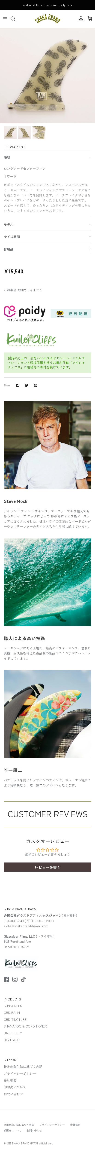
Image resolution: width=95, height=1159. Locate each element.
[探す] (15, 19)
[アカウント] (80, 19)
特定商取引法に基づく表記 (23, 1066)
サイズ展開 (12, 236)
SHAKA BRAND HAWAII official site (32, 1143)
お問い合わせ (13, 1094)
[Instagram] (15, 979)
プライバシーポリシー (20, 1073)
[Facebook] (6, 979)
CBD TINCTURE (15, 1019)
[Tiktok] (23, 979)
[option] (47, 75)
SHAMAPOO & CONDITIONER (25, 1026)
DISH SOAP (12, 1039)
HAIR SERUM (13, 1033)
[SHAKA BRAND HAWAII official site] (47, 19)
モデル (8, 224)
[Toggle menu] (5, 19)
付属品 (8, 249)
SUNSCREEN (13, 1005)
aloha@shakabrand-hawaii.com (26, 926)
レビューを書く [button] (47, 867)
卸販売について (15, 1087)
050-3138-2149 (14, 920)
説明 (7, 157)
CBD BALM (12, 1012)
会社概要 (10, 1080)
